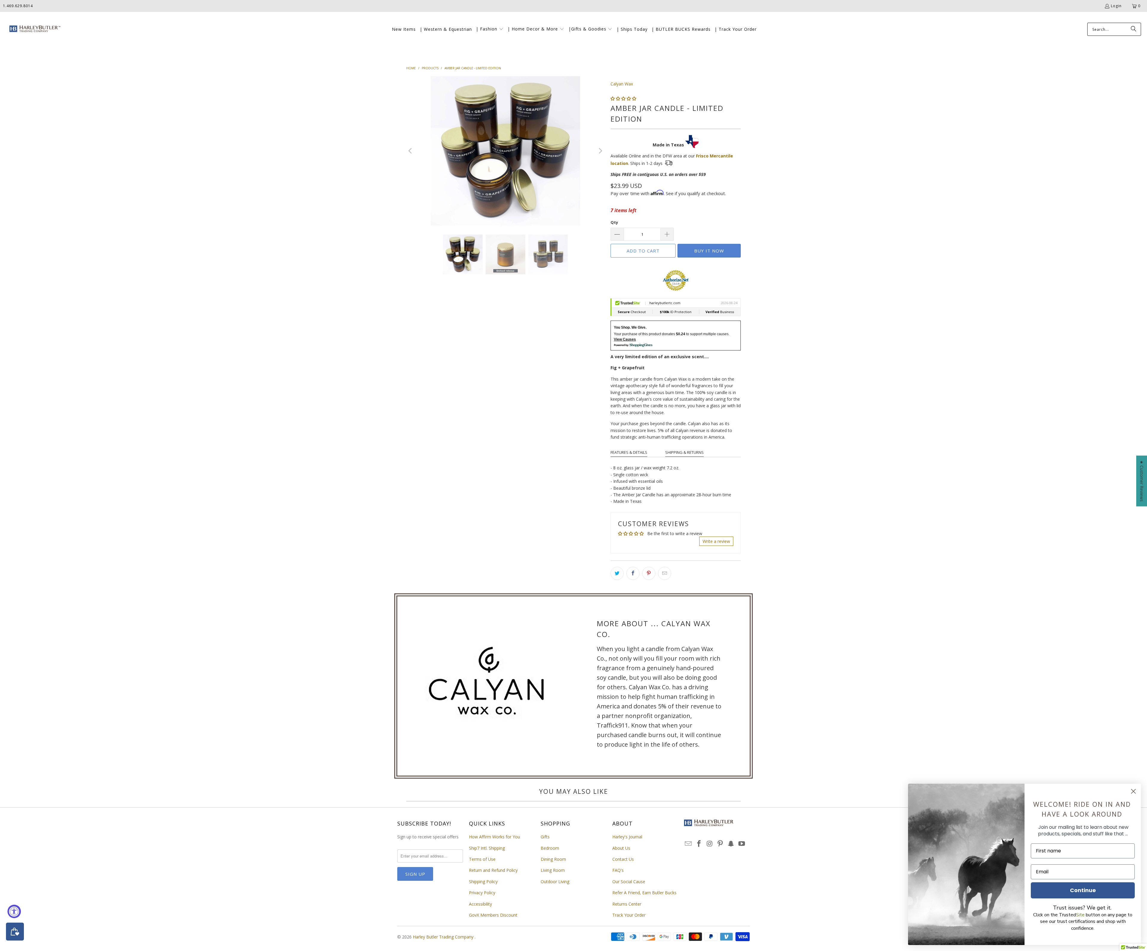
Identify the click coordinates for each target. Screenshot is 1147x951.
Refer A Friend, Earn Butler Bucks (644, 892)
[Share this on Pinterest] (648, 573)
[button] (490, 29)
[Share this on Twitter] (617, 573)
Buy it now (709, 251)
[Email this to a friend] (664, 573)
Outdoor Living (555, 881)
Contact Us (623, 859)
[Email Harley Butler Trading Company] (688, 843)
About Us (621, 848)
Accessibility (480, 904)
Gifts (545, 837)
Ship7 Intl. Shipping (487, 848)
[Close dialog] (1133, 791)
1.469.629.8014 (18, 5)
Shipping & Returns (684, 452)
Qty (614, 222)
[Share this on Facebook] (633, 573)
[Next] (600, 151)
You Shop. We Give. (630, 327)
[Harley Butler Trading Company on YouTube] (741, 843)
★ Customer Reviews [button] (1142, 480)
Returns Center (626, 904)
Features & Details (629, 452)
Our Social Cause (628, 881)
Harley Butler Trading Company (444, 937)
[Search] (1133, 29)
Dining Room (553, 859)
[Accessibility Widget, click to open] (14, 911)
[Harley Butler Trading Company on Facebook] (699, 843)
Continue (1083, 890)
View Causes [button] (625, 339)
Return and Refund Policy (493, 870)
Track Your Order (628, 915)
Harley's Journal (627, 837)
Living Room (553, 870)
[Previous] (410, 151)
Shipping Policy (483, 881)
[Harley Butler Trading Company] (33, 29)
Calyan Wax (622, 84)
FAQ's (618, 870)
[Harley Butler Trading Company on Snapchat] (731, 843)
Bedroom (550, 848)
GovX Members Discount (493, 915)
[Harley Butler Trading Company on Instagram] (709, 843)
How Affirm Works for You (494, 837)
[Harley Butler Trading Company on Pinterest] (720, 843)
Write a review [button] (716, 541)
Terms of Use (482, 859)
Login (1116, 5)
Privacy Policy (482, 892)
